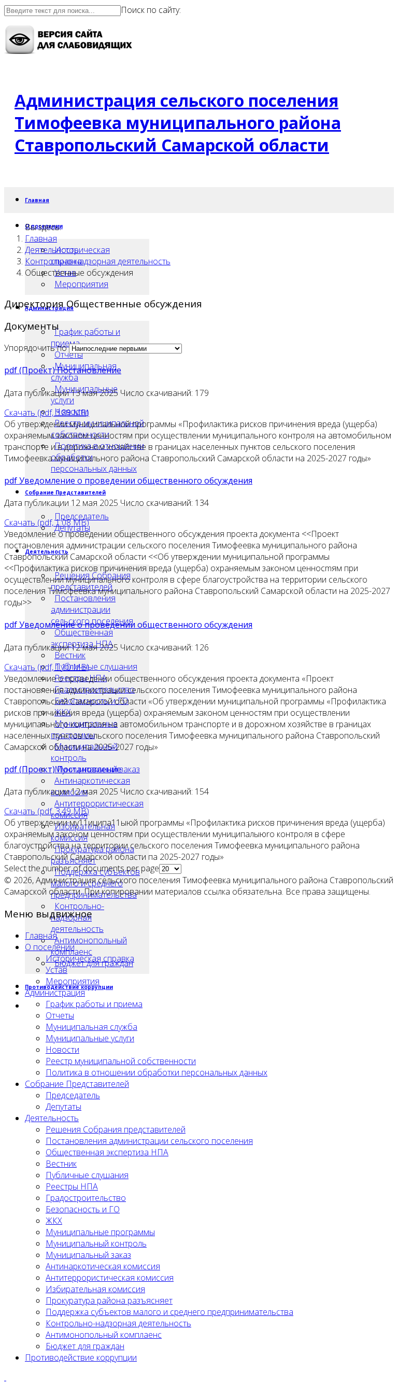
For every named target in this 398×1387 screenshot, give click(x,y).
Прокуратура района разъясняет (109, 1300)
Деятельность (52, 250)
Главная (37, 200)
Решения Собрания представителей (116, 1129)
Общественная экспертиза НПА (82, 638)
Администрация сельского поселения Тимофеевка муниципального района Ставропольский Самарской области (178, 122)
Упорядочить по (35, 347)
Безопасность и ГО (83, 1209)
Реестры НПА (72, 1186)
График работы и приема (85, 337)
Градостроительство (86, 1198)
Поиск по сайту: (151, 10)
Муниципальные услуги (90, 1038)
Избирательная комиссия (95, 1289)
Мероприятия (81, 284)
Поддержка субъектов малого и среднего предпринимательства (169, 1312)
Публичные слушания (95, 666)
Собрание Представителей (65, 492)
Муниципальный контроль (96, 1243)
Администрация (55, 992)
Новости (62, 1049)
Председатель (81, 516)
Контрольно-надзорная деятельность (97, 261)
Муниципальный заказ (88, 1255)
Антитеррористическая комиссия (97, 809)
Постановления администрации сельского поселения (92, 609)
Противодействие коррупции (81, 1357)
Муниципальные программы (100, 1232)
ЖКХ (54, 1220)
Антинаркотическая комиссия (103, 1266)
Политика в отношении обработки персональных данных (156, 1072)
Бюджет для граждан (85, 1346)
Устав (56, 969)
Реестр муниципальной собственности (121, 1061)
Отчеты (68, 354)
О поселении (50, 947)
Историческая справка (90, 958)
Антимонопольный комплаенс (89, 946)
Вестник (70, 655)
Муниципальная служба (91, 1026)
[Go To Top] (5, 1377)
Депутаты (63, 1106)
